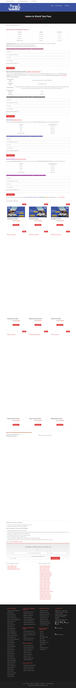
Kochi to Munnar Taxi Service (29, 666)
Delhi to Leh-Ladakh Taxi (11, 633)
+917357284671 (34, 1)
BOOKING (67, 5)
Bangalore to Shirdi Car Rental (45, 571)
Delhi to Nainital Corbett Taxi (12, 635)
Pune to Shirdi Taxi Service (28, 639)
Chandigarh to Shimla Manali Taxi (13, 610)
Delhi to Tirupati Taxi (11, 674)
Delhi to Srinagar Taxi (11, 642)
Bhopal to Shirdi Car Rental (45, 588)
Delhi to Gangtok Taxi (11, 630)
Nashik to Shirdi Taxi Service (29, 638)
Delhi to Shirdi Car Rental (44, 570)
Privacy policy (42, 683)
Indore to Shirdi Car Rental (45, 585)
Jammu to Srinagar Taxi (28, 654)
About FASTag (42, 649)
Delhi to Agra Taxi (10, 612)
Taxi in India (42, 638)
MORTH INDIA (42, 644)
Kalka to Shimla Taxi (27, 656)
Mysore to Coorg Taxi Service (29, 670)
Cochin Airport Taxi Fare (44, 624)
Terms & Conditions (49, 683)
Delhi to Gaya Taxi (10, 655)
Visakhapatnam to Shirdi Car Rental (46, 591)
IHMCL (41, 645)
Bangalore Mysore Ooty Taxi (29, 611)
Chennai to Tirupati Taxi (28, 617)
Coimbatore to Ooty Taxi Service (29, 665)
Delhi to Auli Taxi (10, 651)
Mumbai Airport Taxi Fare (44, 612)
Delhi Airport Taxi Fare (44, 610)
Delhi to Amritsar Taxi (11, 649)
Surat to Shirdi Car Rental (44, 579)
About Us (32, 683)
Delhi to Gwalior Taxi (11, 656)
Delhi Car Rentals (10, 671)
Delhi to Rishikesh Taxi (11, 637)
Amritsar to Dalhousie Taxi (28, 645)
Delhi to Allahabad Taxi (11, 646)
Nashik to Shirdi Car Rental (45, 567)
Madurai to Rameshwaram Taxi (29, 624)
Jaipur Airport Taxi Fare (44, 619)
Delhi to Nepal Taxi (10, 640)
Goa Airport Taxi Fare (44, 617)
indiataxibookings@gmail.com (22, 1)
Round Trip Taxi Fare (21, 159)
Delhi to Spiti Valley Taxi (11, 665)
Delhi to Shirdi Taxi (10, 676)
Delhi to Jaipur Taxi (10, 626)
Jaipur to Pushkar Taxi (28, 650)
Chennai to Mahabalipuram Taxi (29, 619)
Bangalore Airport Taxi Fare (45, 614)
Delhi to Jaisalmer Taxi (11, 658)
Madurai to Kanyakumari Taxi (29, 622)
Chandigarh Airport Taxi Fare (45, 623)
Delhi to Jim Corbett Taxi (11, 672)
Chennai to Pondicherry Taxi (29, 620)
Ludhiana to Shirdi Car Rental (45, 597)
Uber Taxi (41, 633)
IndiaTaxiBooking (38, 685)
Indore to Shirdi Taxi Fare (11, 567)
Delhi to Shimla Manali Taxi (12, 617)
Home (24, 683)
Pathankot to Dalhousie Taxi (29, 657)
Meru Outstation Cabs (44, 637)
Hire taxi (27, 683)
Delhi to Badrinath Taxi (11, 614)
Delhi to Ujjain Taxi (10, 669)
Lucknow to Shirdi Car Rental (45, 582)
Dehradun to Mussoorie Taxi (29, 647)
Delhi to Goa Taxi (10, 623)
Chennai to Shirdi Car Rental (45, 576)
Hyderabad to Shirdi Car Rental (45, 573)
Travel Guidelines (43, 640)
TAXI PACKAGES (58, 5)
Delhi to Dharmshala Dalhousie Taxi (13, 619)
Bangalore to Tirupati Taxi (28, 615)
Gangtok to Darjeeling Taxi (28, 648)
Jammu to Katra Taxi (27, 652)
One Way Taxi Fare (17, 120)
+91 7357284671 (64, 75)
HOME (52, 5)
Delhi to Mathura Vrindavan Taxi (13, 639)
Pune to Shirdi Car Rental (44, 568)
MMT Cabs (42, 635)
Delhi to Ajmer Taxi (10, 644)
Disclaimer (37, 683)
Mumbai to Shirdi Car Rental (45, 565)
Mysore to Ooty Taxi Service (29, 668)
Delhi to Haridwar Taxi (11, 624)
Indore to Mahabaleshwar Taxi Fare (13, 568)
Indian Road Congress (44, 647)
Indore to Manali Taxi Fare (12, 565)
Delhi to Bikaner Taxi (11, 653)
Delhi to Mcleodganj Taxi (11, 660)
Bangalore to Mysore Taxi (28, 613)
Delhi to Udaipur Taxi (11, 667)
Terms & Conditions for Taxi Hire (16, 541)
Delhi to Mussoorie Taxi (11, 662)
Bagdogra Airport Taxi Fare (44, 621)
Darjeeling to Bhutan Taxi (28, 659)
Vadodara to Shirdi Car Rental (45, 594)
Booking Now (16, 224)
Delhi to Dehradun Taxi (11, 621)
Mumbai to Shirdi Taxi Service (29, 631)
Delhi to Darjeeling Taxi (11, 628)
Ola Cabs (41, 631)
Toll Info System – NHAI (44, 642)
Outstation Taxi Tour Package (34, 71)
